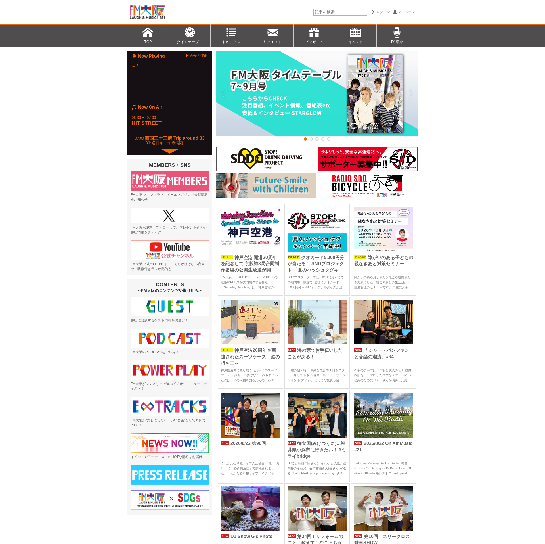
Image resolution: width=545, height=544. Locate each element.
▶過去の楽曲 (197, 55)
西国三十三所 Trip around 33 (175, 138)
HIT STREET (147, 123)
